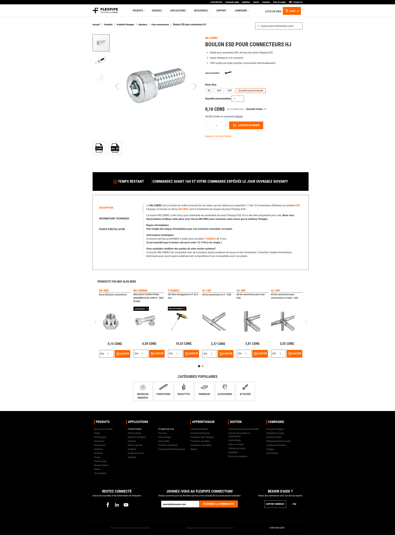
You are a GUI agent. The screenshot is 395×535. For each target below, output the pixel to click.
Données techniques (200, 433)
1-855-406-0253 (216, 2)
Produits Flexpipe (125, 24)
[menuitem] (139, 10)
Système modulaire (137, 437)
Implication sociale (275, 433)
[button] (117, 86)
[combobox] (278, 26)
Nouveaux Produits (103, 429)
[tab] (118, 208)
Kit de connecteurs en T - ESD (216, 294)
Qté (102, 353)
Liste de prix (273, 11)
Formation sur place (200, 441)
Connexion (266, 2)
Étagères (132, 449)
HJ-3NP (275, 290)
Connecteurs (100, 437)
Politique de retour (237, 448)
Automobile (163, 441)
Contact (256, 2)
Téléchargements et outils (278, 441)
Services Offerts (273, 437)
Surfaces (98, 453)
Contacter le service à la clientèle (243, 429)
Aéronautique (164, 437)
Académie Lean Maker (201, 445)
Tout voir (162, 433)
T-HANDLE (174, 290)
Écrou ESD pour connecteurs (113, 294)
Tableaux (132, 457)
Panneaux (204, 394)
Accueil (96, 24)
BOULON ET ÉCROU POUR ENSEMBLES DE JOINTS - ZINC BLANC (148, 297)
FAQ (294, 504)
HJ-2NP (241, 290)
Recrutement (272, 453)
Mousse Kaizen (101, 465)
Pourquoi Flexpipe (274, 429)
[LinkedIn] (116, 504)
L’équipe (270, 449)
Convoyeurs (163, 394)
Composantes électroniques (171, 449)
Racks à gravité (135, 445)
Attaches (142, 24)
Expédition (246, 2)
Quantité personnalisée (218, 98)
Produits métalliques (168, 445)
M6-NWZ (104, 290)
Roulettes (184, 394)
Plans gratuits (134, 433)
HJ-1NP (206, 290)
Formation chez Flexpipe (202, 437)
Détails (239, 116)
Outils (97, 469)
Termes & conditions (237, 456)
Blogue (193, 449)
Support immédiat (275, 504)
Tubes (97, 433)
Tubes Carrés (100, 461)
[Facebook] (107, 504)
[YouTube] (126, 504)
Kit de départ (100, 473)
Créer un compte (279, 2)
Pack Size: (211, 84)
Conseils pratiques (199, 429)
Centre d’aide (234, 440)
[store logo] (105, 10)
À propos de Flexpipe (276, 445)
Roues (97, 457)
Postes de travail (136, 453)
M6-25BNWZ (140, 290)
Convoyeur (99, 441)
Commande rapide (232, 2)
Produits (108, 24)
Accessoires (225, 394)
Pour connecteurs (160, 24)
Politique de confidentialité (139, 528)
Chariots (132, 441)
